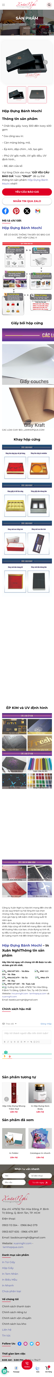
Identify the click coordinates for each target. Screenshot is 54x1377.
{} (35, 1042)
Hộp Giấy (8, 1268)
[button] (3, 5)
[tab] (16, 94)
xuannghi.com (23, 1243)
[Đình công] (14, 1041)
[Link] (31, 1041)
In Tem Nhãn (10, 1273)
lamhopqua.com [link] (37, 993)
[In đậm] (4, 1041)
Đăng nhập (46, 1024)
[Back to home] (27, 5)
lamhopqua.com (13, 1247)
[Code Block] (28, 1041)
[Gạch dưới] (11, 1041)
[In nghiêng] (8, 1041)
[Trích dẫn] (24, 1041)
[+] (37, 1042)
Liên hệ (6, 1329)
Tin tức (6, 1335)
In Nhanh (8, 1285)
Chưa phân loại (11, 1291)
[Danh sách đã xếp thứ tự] (18, 1041)
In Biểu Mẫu (9, 1279)
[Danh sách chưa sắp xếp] (21, 1041)
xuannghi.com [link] (9, 996)
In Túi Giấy (8, 1262)
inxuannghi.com (20, 993)
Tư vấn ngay (38, 1182)
